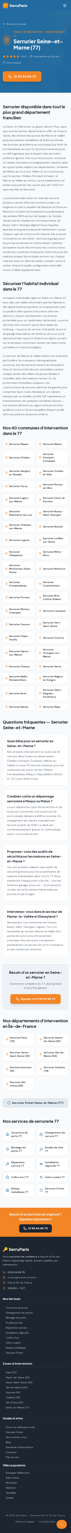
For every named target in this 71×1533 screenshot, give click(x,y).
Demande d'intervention (19, 1447)
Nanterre (11, 1487)
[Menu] (64, 5)
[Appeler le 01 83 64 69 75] (62, 1524)
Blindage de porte (16, 1317)
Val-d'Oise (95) (14, 1402)
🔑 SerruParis (16, 1249)
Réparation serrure (16, 1327)
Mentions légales (25, 1521)
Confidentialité (47, 1521)
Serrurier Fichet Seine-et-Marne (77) (37, 1103)
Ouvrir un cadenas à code (20, 1427)
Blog (8, 1442)
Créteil (9, 1497)
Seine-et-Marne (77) (17, 1407)
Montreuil (11, 1482)
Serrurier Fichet (14, 1352)
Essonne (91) (13, 1392)
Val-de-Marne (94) (17, 1387)
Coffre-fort (12, 1337)
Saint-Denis (12, 1477)
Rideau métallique (16, 1347)
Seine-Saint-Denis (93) (19, 1382)
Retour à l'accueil (16, 24)
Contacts (11, 1452)
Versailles (11, 1492)
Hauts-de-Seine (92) (18, 1377)
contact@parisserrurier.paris (22, 1277)
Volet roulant (13, 1342)
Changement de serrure (19, 1312)
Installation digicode (17, 1332)
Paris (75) (11, 1372)
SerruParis (15, 5)
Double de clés (14, 1322)
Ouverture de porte (17, 1307)
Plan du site (12, 1457)
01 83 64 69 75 (25, 76)
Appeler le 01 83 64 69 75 (38, 999)
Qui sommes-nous (16, 1437)
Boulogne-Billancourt (18, 1472)
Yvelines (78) (13, 1397)
